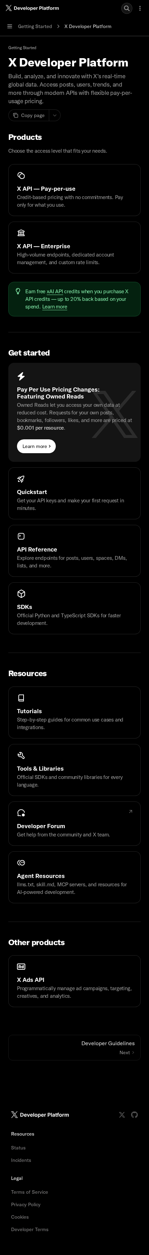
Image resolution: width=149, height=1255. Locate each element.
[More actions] (140, 8)
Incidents (21, 1160)
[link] (74, 190)
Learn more (54, 307)
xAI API (55, 291)
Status (18, 1147)
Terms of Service (29, 1192)
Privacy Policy (26, 1204)
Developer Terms (30, 1229)
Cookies (20, 1217)
